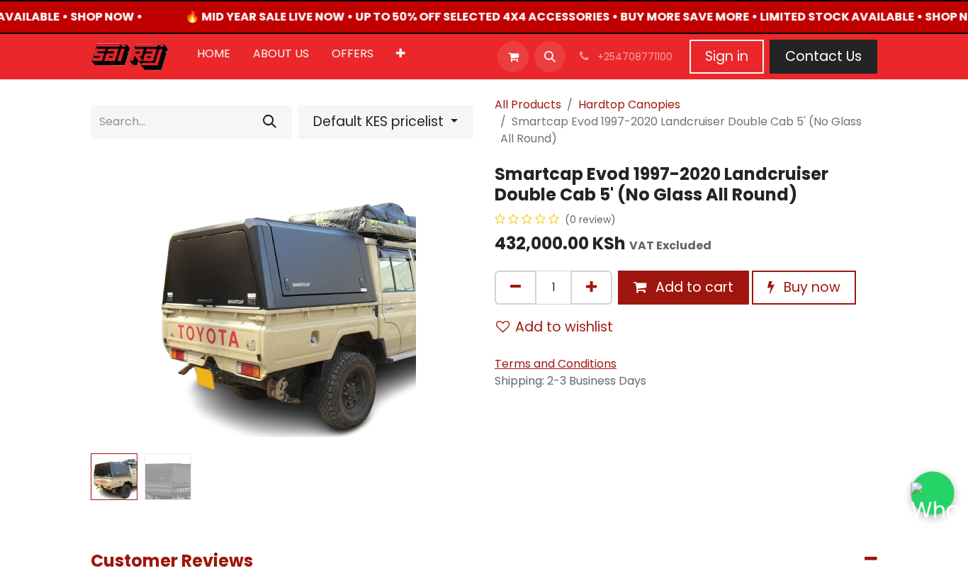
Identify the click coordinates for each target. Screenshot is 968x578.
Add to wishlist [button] (564, 326)
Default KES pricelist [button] (380, 121)
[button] (549, 56)
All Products (528, 104)
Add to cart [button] (692, 287)
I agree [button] (851, 555)
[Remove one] (515, 288)
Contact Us (823, 56)
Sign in (726, 56)
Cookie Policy (525, 553)
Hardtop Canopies (629, 104)
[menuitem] (213, 56)
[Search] (269, 122)
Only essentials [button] (781, 555)
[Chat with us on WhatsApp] (932, 493)
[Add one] (591, 288)
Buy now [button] (810, 287)
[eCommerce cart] (513, 56)
